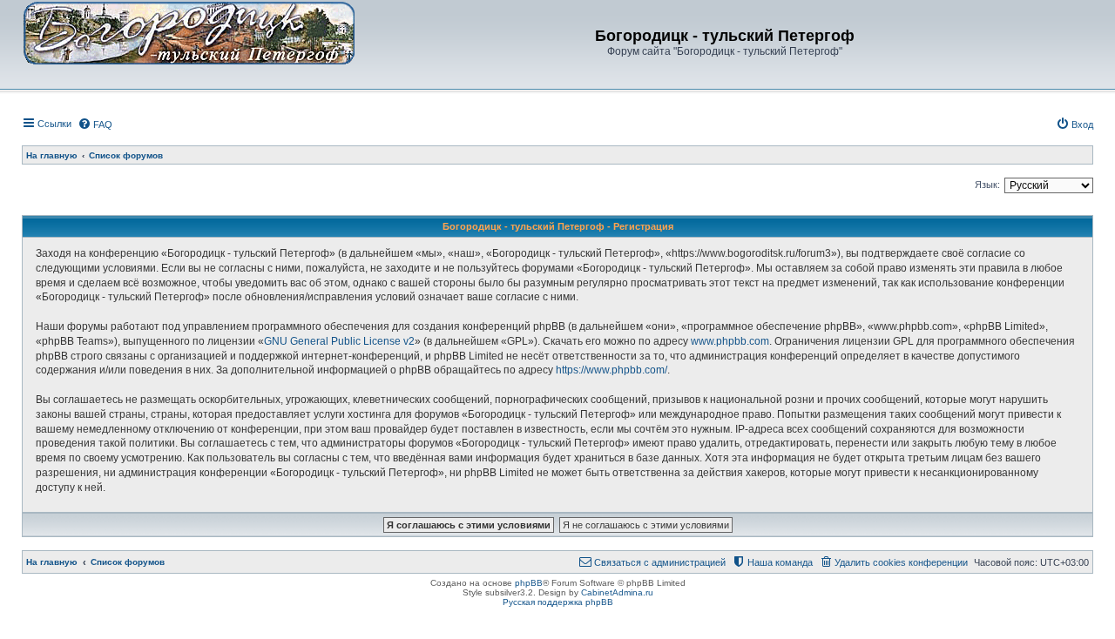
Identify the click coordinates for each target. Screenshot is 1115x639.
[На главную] (189, 32)
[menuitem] (95, 124)
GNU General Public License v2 (339, 341)
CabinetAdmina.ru (617, 592)
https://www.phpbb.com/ (611, 370)
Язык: (987, 184)
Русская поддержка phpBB (558, 602)
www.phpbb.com (730, 341)
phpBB (529, 583)
